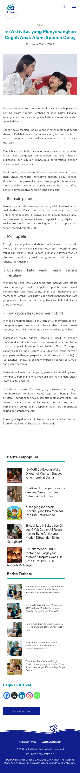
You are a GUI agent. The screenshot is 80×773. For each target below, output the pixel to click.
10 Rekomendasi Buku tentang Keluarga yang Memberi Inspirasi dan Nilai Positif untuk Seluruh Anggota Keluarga (35, 557)
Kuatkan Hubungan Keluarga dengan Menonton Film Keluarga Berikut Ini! (45, 492)
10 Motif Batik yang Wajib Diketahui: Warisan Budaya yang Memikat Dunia (43, 474)
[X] (14, 695)
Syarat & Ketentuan (51, 741)
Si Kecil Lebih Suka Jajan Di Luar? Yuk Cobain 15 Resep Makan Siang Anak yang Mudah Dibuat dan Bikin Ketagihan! (35, 534)
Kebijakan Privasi (27, 741)
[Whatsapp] (37, 695)
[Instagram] (29, 695)
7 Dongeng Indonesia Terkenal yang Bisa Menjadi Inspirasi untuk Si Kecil (44, 511)
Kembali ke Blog (21, 711)
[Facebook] (6, 695)
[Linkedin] (21, 695)
